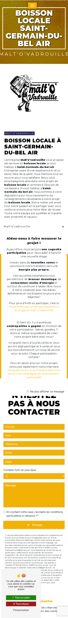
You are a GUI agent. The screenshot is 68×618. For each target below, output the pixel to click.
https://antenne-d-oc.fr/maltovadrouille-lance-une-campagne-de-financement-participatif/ (34, 374)
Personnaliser (21, 610)
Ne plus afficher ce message (47, 391)
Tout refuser (22, 604)
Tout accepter (22, 597)
